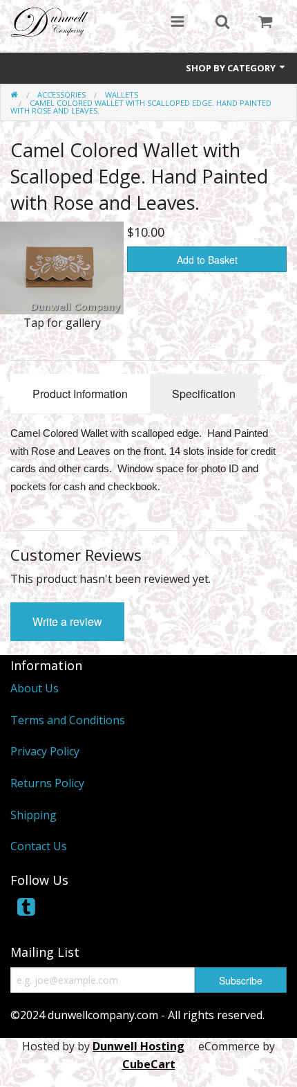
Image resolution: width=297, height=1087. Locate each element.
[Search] (222, 23)
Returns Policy (47, 783)
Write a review (67, 621)
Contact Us (38, 846)
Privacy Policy (44, 751)
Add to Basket (207, 260)
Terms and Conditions (67, 720)
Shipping (33, 815)
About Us (34, 688)
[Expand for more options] (177, 23)
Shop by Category (232, 68)
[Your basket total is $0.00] (265, 23)
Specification (204, 394)
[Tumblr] (27, 911)
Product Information (80, 394)
